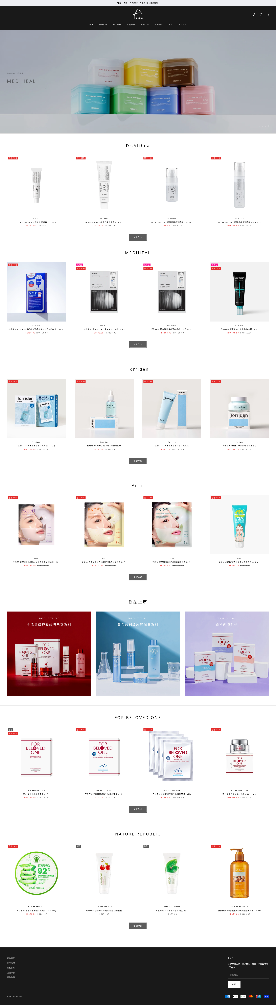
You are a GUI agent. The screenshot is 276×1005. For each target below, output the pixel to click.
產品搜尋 (11, 963)
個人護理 (117, 24)
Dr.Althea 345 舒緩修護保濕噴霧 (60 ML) (171, 222)
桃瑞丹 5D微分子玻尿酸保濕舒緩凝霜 (240, 445)
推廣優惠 (159, 24)
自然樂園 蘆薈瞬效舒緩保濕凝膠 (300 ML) (36, 910)
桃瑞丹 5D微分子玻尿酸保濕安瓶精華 (104, 445)
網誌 (171, 24)
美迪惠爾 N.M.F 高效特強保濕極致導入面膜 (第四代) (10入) (36, 329)
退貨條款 (11, 972)
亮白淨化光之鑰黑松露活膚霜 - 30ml (240, 794)
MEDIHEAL (36, 326)
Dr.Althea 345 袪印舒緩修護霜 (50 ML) (104, 222)
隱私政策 (11, 977)
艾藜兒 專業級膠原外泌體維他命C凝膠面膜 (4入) (104, 562)
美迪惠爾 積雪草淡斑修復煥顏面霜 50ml (239, 329)
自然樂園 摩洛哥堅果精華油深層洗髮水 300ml (239, 910)
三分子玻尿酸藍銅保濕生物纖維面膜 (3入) (104, 794)
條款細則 (11, 967)
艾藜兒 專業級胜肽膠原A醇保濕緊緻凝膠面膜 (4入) (36, 562)
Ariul (36, 558)
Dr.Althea (36, 219)
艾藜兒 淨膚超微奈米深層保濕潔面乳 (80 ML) (239, 562)
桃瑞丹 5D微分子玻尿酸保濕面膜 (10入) (36, 445)
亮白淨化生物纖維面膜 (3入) (36, 794)
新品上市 (145, 24)
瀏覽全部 (138, 237)
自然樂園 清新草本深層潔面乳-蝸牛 (172, 910)
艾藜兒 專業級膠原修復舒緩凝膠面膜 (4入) (171, 562)
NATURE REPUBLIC (36, 907)
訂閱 (234, 984)
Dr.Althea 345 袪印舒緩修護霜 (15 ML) (36, 222)
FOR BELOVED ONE (36, 790)
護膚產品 (103, 24)
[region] (138, 81)
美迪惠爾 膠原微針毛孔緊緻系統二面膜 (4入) (104, 329)
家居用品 (131, 24)
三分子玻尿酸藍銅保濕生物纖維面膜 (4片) (172, 794)
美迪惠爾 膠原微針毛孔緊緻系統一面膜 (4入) (171, 329)
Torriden (36, 442)
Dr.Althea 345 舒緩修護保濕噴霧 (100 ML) (239, 222)
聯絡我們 (11, 958)
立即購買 (15, 93)
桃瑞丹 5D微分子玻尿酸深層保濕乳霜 (172, 445)
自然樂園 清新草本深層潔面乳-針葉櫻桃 (104, 910)
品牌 (91, 24)
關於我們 (183, 24)
